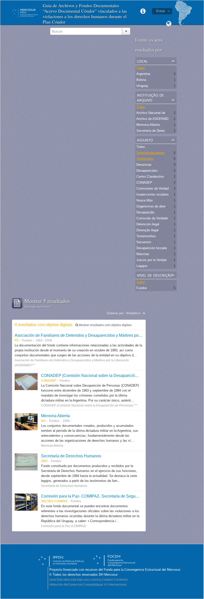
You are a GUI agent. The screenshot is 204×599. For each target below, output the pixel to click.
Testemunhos (146, 236)
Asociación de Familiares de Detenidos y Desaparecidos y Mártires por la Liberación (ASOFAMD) (101, 335)
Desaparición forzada (151, 248)
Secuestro (143, 242)
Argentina (143, 74)
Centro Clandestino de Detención (160, 176)
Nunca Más (144, 200)
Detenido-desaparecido (152, 153)
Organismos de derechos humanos (161, 206)
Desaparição (145, 212)
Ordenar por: (116, 313)
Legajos (142, 266)
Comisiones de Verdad (152, 188)
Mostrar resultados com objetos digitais (105, 325)
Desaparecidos (147, 170)
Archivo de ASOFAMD (152, 119)
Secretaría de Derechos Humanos (71, 456)
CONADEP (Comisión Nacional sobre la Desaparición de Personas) (101, 375)
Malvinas (142, 254)
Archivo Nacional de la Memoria (159, 113)
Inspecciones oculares (152, 194)
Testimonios (145, 159)
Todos (140, 68)
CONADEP (144, 182)
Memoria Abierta (148, 125)
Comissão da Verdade (152, 218)
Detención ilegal (147, 224)
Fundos (141, 288)
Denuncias (144, 164)
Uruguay (142, 86)
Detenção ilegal (147, 230)
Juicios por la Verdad (151, 260)
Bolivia (141, 80)
